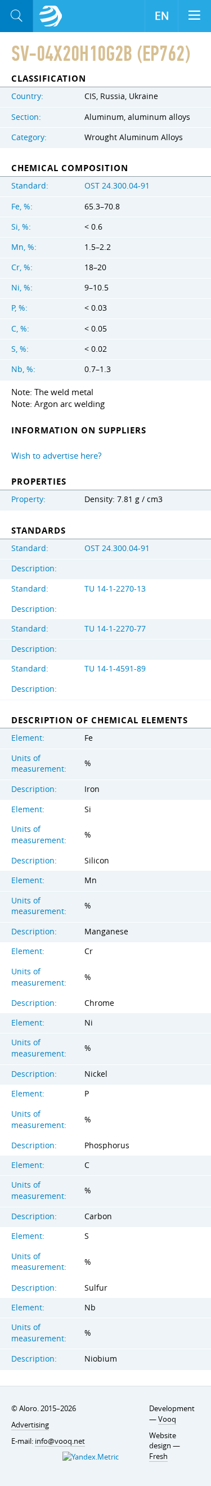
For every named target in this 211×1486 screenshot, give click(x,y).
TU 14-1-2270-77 (115, 629)
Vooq (167, 1419)
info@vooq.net (60, 1441)
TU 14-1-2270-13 (115, 589)
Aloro (50, 16)
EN (162, 15)
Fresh (158, 1456)
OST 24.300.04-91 (117, 186)
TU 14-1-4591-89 (115, 669)
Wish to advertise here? (56, 455)
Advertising (30, 1425)
